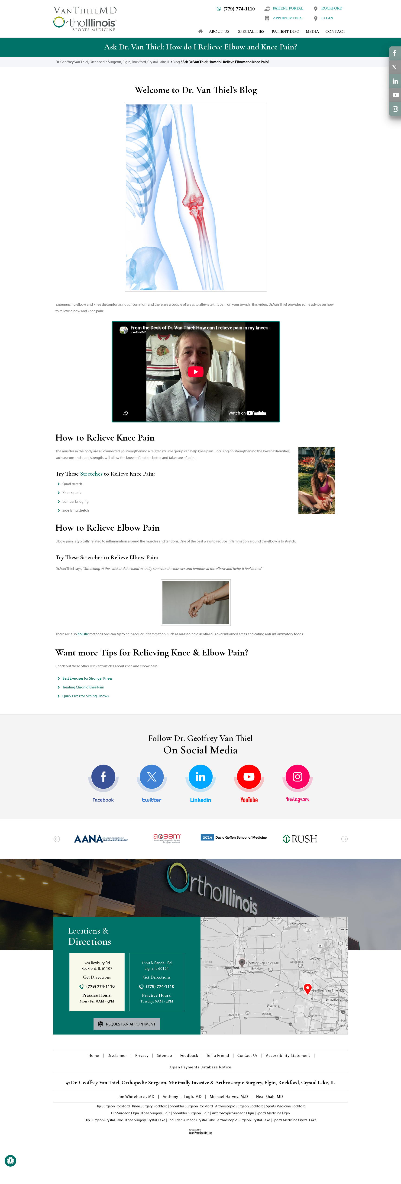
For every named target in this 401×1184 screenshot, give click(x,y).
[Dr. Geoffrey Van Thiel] (85, 18)
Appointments (287, 18)
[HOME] (198, 31)
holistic (83, 634)
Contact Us (247, 1055)
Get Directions (97, 977)
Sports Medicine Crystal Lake (294, 1120)
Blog (176, 62)
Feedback (189, 1055)
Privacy (142, 1055)
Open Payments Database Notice (200, 1067)
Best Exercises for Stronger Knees (87, 678)
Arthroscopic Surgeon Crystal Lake (243, 1120)
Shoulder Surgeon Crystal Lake (191, 1120)
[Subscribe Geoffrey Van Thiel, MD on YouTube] (249, 784)
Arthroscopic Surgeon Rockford (239, 1106)
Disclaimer (117, 1055)
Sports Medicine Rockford (286, 1106)
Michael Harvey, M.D (229, 1096)
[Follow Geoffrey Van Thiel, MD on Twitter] (151, 784)
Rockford (331, 8)
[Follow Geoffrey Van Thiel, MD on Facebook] (103, 784)
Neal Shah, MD (269, 1096)
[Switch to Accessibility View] (10, 1161)
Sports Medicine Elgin (273, 1113)
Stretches (91, 473)
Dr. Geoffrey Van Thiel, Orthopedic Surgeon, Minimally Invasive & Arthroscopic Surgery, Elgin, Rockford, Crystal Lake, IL (202, 1082)
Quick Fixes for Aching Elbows (85, 696)
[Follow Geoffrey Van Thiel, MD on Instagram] (297, 784)
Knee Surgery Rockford (150, 1106)
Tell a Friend (217, 1055)
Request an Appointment (130, 1024)
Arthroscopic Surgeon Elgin (233, 1113)
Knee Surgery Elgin (156, 1113)
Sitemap (164, 1055)
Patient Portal (288, 8)
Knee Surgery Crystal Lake (145, 1120)
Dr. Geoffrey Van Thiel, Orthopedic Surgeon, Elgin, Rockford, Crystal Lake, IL (112, 62)
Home (93, 1055)
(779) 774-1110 (239, 9)
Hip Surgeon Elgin (125, 1113)
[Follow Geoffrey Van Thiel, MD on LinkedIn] (200, 784)
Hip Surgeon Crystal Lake (103, 1120)
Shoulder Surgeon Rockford (191, 1106)
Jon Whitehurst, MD (136, 1096)
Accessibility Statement (288, 1055)
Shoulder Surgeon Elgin (191, 1113)
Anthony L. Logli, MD (182, 1096)
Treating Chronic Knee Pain (83, 687)
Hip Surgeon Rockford (113, 1106)
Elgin (327, 18)
